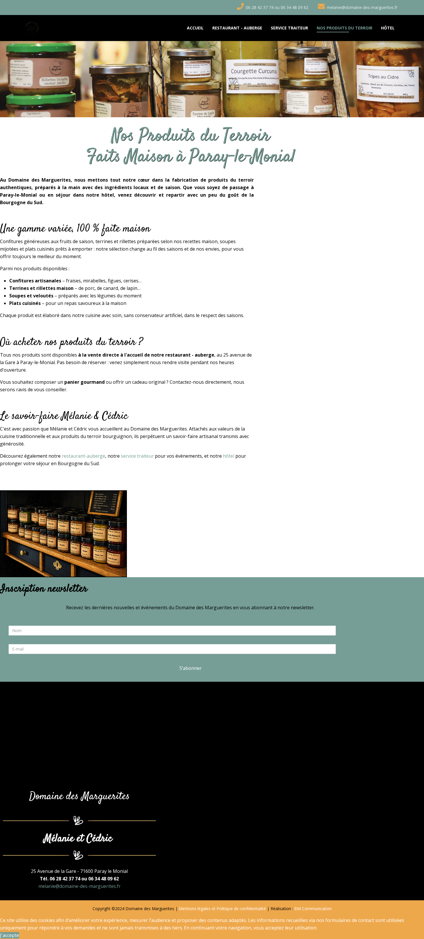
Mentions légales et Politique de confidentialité (222, 908)
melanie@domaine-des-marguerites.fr (362, 7)
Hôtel (388, 28)
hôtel (228, 456)
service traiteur (137, 456)
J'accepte (9, 935)
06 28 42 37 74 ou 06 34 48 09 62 (277, 7)
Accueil (195, 28)
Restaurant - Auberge (237, 28)
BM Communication (313, 908)
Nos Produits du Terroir (344, 28)
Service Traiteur (289, 28)
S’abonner (190, 668)
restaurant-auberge (83, 456)
